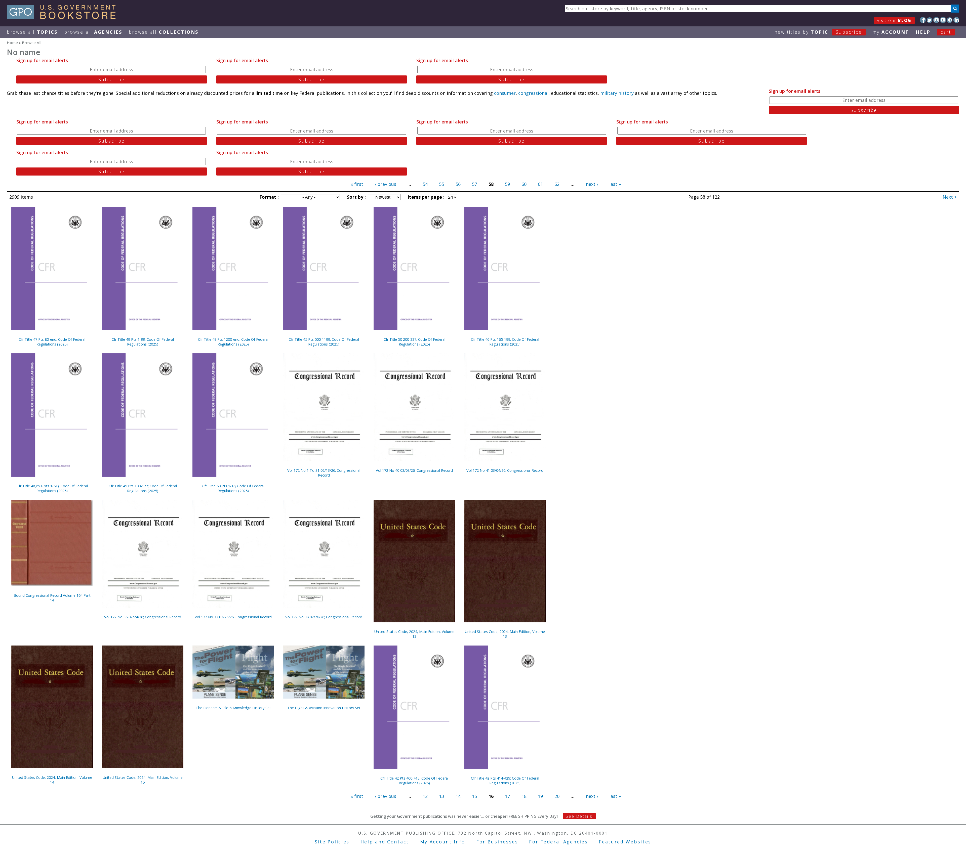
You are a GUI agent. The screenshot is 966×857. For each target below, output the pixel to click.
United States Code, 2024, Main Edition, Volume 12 (414, 634)
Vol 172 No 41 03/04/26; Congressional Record (504, 470)
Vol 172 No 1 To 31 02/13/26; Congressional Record (323, 473)
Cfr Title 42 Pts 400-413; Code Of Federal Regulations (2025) (414, 780)
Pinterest (950, 20)
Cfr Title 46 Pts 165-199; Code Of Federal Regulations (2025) (505, 342)
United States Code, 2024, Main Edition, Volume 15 (143, 780)
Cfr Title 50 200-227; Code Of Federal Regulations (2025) (414, 342)
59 (507, 184)
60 (524, 184)
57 (474, 184)
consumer (505, 93)
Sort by (356, 197)
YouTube (943, 20)
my (890, 32)
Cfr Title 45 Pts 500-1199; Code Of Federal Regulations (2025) (324, 342)
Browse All (32, 32)
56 (458, 184)
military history (617, 93)
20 (556, 796)
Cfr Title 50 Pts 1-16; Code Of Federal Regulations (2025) (233, 488)
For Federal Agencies (558, 842)
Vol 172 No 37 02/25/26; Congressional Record (233, 617)
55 (441, 184)
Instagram (936, 20)
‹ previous (385, 184)
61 (540, 184)
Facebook (923, 20)
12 (425, 796)
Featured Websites (625, 842)
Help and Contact (384, 842)
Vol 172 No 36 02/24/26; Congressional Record (142, 617)
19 (540, 796)
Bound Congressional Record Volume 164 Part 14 (52, 598)
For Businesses (497, 842)
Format (268, 197)
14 (458, 796)
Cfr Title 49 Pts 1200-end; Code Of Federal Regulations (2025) (233, 342)
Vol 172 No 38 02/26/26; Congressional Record (323, 617)
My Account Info (442, 842)
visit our (894, 20)
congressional (533, 93)
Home (12, 42)
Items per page (425, 197)
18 (524, 796)
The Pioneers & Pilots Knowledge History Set (233, 707)
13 (441, 796)
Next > (950, 197)
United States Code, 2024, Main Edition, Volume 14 (52, 780)
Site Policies (332, 842)
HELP (923, 32)
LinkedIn (956, 20)
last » (615, 184)
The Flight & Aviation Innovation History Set (323, 707)
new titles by (818, 32)
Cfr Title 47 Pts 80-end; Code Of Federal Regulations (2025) (52, 342)
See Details (579, 816)
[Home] (63, 17)
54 (425, 184)
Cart (946, 32)
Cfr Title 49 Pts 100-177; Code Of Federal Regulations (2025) (143, 488)
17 (507, 796)
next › (592, 184)
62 (556, 184)
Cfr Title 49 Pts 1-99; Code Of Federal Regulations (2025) (143, 342)
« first (357, 184)
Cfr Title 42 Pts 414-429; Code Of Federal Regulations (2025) (505, 780)
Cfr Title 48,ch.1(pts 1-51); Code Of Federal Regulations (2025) (52, 488)
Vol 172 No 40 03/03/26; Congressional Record (414, 470)
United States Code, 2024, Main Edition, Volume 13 (505, 634)
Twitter (930, 20)
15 (474, 796)
